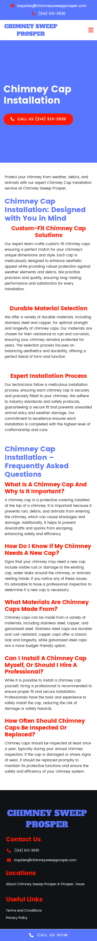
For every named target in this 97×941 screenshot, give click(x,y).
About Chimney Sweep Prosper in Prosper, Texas (45, 884)
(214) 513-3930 (26, 850)
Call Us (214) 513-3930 (41, 119)
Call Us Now (52, 935)
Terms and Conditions (24, 910)
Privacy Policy (17, 918)
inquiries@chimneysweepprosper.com (45, 860)
